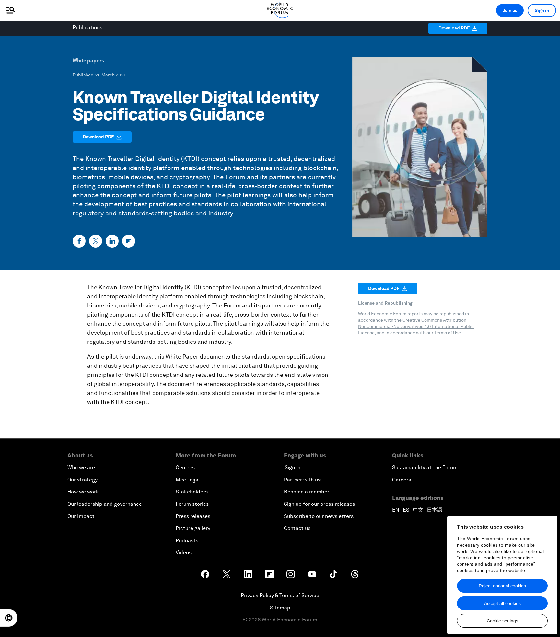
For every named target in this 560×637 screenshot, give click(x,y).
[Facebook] (79, 241)
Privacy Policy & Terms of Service (280, 595)
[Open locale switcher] (8, 617)
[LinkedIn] (112, 241)
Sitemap (280, 608)
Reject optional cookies (502, 585)
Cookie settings (502, 620)
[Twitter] (95, 241)
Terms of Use (447, 332)
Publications (87, 27)
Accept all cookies (502, 603)
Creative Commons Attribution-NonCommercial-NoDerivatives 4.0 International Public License (416, 326)
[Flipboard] (128, 241)
